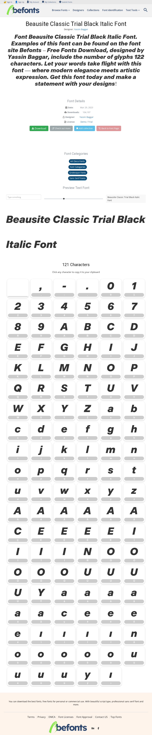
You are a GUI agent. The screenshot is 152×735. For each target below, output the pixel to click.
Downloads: (73, 112)
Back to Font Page (110, 128)
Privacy (42, 717)
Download (40, 128)
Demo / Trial (86, 121)
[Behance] (93, 728)
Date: (70, 107)
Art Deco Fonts (77, 161)
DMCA (52, 717)
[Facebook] (98, 728)
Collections (93, 10)
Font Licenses (65, 717)
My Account (34, 2)
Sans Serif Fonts (78, 178)
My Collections (50, 2)
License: (71, 121)
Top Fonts (116, 717)
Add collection (86, 128)
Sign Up (19, 2)
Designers (78, 10)
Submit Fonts (67, 2)
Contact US (101, 717)
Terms (31, 717)
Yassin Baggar (81, 29)
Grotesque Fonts (77, 172)
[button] (145, 11)
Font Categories (77, 167)
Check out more (63, 128)
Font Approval (84, 717)
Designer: (70, 117)
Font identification (112, 10)
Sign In (8, 2)
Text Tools (131, 10)
